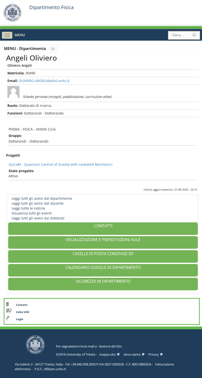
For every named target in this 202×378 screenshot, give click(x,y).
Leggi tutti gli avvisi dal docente (38, 203)
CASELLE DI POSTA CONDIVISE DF (103, 253)
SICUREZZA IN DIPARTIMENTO (103, 281)
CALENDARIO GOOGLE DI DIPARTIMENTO (103, 267)
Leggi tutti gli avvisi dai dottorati (38, 218)
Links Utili (22, 312)
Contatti (21, 305)
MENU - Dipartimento (25, 48)
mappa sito (107, 354)
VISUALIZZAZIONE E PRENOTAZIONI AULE (103, 239)
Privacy (153, 354)
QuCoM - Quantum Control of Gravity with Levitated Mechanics (61, 164)
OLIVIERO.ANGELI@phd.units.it (44, 80)
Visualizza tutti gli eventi (32, 213)
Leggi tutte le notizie (28, 208)
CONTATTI (103, 226)
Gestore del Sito (110, 346)
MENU (20, 35)
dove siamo (132, 354)
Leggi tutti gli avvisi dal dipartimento (42, 198)
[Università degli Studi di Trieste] (12, 20)
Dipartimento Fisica (51, 7)
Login (19, 319)
